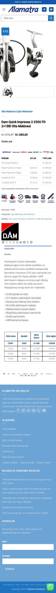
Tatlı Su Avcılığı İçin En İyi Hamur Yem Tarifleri (25, 513)
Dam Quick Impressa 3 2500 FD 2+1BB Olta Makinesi (30, 219)
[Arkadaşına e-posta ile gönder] (17, 242)
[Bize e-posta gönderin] (33, 410)
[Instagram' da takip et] (23, 410)
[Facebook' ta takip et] (18, 410)
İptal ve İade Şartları (12, 440)
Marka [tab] (7, 254)
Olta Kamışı (8, 451)
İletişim (25, 585)
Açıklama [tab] (9, 249)
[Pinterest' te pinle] (21, 242)
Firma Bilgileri (9, 429)
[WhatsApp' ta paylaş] (3, 242)
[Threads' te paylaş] (13, 242)
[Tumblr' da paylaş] (28, 242)
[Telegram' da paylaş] (31, 242)
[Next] (49, 52)
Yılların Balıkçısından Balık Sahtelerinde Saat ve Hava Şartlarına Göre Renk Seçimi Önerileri (26, 491)
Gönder (9, 569)
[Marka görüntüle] (10, 231)
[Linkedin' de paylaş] (24, 242)
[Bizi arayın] (39, 410)
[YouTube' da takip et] (44, 410)
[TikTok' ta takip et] (28, 410)
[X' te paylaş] (10, 242)
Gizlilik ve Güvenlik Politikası (16, 434)
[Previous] (42, 52)
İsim (4, 541)
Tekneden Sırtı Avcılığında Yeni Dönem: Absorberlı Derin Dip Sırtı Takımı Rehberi (27, 500)
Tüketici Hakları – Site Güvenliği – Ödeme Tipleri (26, 462)
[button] (4, 9)
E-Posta (6, 556)
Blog (18, 585)
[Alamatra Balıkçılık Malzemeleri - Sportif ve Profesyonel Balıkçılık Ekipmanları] (24, 9)
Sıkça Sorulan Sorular (13, 457)
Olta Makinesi (8, 111)
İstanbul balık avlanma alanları (17, 507)
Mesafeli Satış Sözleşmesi (15, 445)
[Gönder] (51, 18)
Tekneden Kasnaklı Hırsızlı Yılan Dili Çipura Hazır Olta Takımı (26, 481)
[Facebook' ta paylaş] (7, 242)
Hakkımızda (8, 585)
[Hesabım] (44, 9)
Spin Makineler (25, 111)
